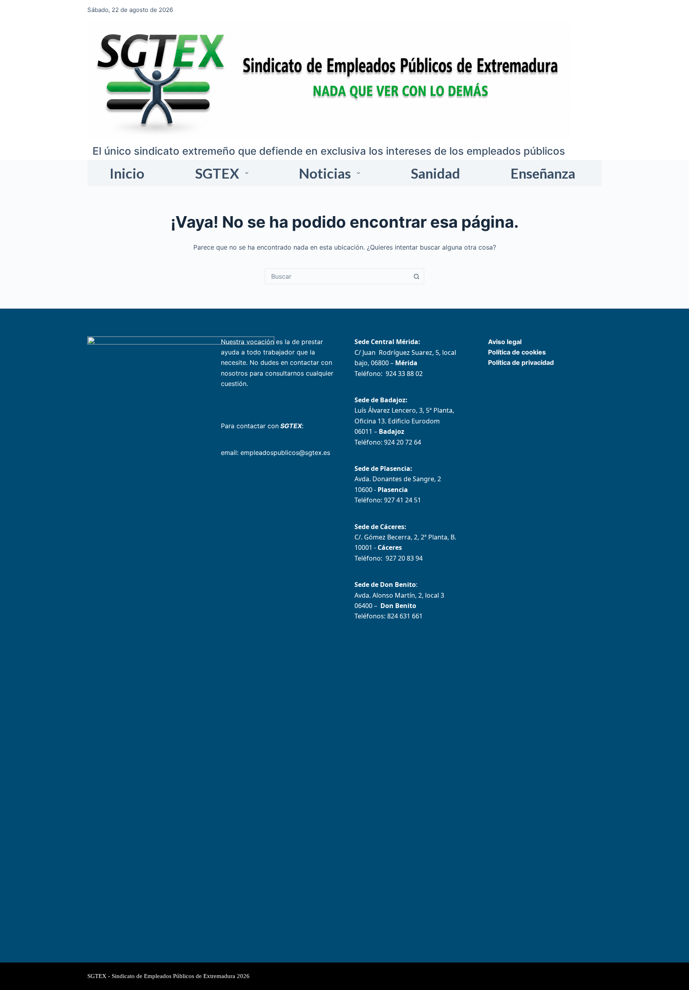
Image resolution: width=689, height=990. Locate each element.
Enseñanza (542, 173)
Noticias (325, 173)
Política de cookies (517, 352)
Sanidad (435, 173)
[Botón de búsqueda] (416, 276)
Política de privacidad (521, 362)
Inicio (127, 173)
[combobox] (337, 276)
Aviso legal (505, 342)
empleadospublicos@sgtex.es (285, 453)
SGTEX (217, 173)
